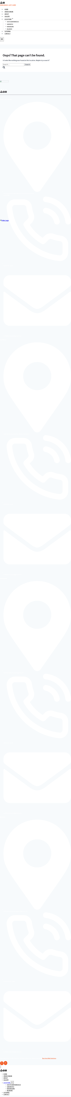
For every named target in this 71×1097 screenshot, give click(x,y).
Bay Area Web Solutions (49, 1058)
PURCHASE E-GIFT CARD (8, 5)
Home (6, 9)
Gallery (7, 16)
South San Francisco (13, 21)
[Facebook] (1, 3)
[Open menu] (2, 39)
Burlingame (10, 26)
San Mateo (10, 24)
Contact (7, 33)
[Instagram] (4, 3)
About (7, 14)
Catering (8, 31)
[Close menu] (0, 1066)
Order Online (9, 12)
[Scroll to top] (2, 1063)
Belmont (9, 29)
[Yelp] (4, 92)
